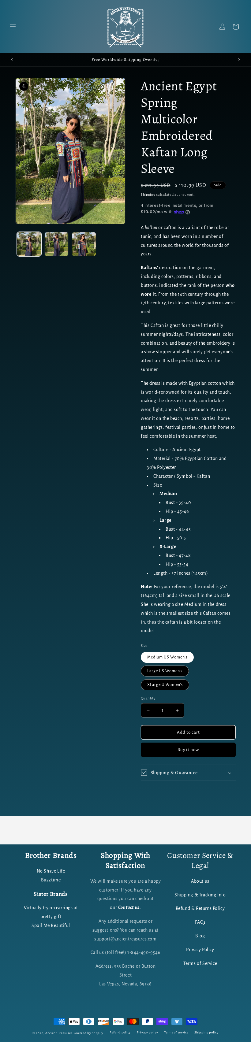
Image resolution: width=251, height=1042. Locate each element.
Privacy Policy (200, 949)
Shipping (148, 194)
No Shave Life (51, 871)
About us (200, 881)
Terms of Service (200, 963)
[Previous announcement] (12, 59)
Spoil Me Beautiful (51, 925)
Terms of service (176, 1032)
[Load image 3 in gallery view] (84, 244)
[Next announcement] (239, 59)
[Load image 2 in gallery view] (56, 244)
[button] (13, 26)
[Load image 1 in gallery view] (29, 244)
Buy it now (188, 749)
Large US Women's (164, 671)
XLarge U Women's (165, 685)
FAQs (200, 922)
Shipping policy (206, 1032)
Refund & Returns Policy (200, 908)
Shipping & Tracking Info (200, 894)
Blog (200, 935)
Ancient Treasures (59, 1033)
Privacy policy (147, 1032)
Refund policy (120, 1032)
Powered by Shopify (88, 1033)
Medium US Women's (167, 657)
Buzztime (51, 879)
